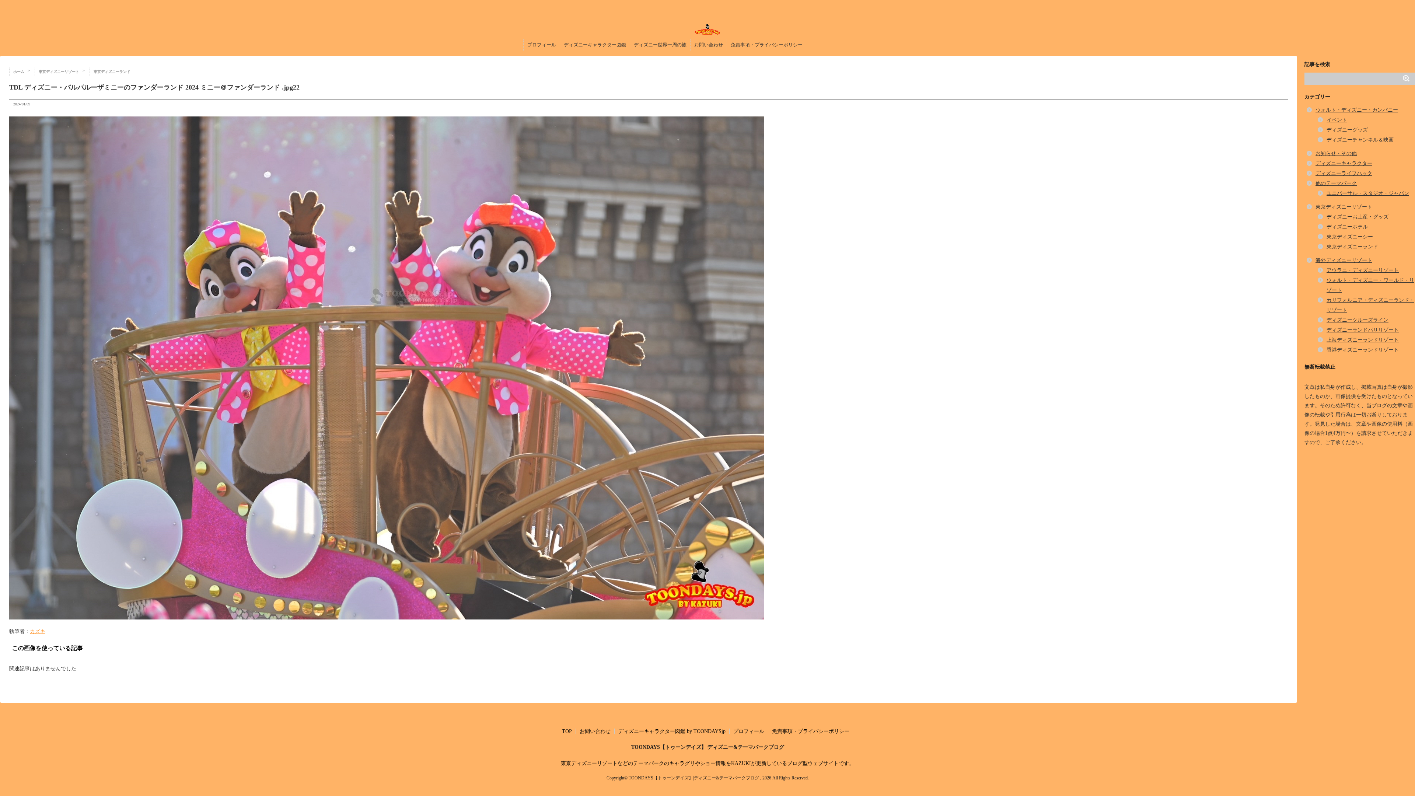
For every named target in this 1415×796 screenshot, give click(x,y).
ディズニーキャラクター (1344, 163)
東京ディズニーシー (1350, 237)
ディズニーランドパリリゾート (1363, 330)
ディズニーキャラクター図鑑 (595, 45)
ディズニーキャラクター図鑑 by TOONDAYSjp (672, 731)
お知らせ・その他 (1336, 153)
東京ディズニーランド (1352, 246)
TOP (567, 731)
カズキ (37, 631)
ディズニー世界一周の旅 (660, 45)
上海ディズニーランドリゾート (1363, 340)
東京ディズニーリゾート (1344, 207)
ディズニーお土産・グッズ (1357, 217)
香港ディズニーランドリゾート (1363, 350)
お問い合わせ (708, 45)
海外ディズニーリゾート (1344, 260)
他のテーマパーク (1336, 183)
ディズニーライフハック (1344, 173)
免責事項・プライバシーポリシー (767, 45)
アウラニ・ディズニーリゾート (1363, 270)
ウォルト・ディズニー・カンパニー (1357, 110)
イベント (1337, 120)
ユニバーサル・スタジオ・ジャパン (1368, 193)
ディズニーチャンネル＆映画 (1360, 140)
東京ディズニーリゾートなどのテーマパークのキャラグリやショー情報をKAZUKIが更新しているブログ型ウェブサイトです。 (707, 763)
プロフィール (541, 45)
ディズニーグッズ (1347, 130)
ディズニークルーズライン (1357, 320)
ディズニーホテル (1347, 227)
